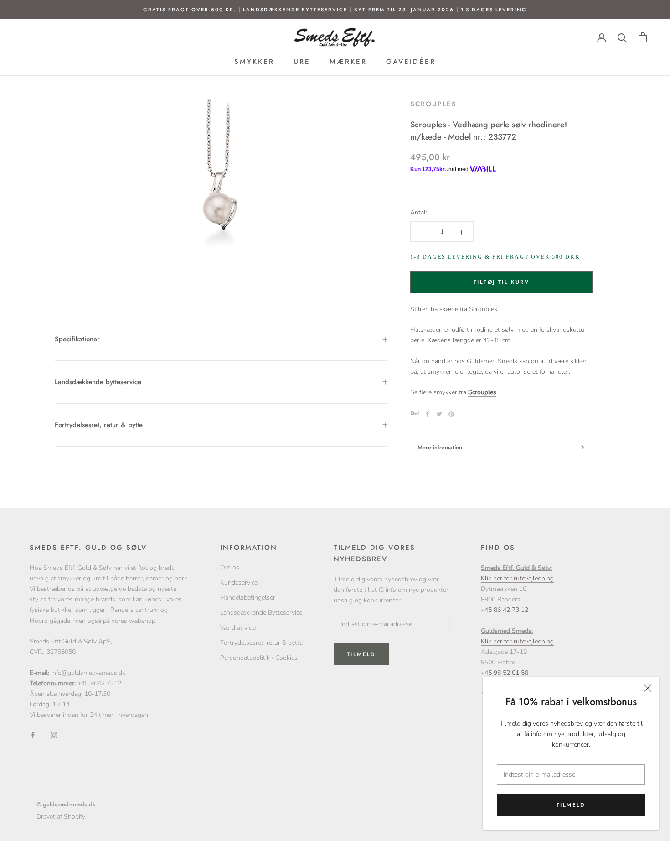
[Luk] (648, 688)
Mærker (348, 62)
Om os (229, 567)
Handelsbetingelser (247, 597)
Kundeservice (239, 582)
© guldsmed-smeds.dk (65, 804)
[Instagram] (54, 734)
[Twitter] (439, 414)
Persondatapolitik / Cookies (259, 657)
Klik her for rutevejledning (517, 578)
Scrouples (433, 104)
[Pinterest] (451, 414)
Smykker (254, 62)
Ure (302, 62)
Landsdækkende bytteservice (98, 382)
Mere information (439, 447)
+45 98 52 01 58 (504, 673)
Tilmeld (571, 805)
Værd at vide (238, 627)
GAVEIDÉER (411, 62)
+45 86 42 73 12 (504, 610)
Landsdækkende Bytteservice (261, 612)
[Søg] (622, 37)
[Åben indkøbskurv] (643, 37)
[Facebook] (427, 414)
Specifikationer (77, 339)
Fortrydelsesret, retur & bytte (99, 425)
